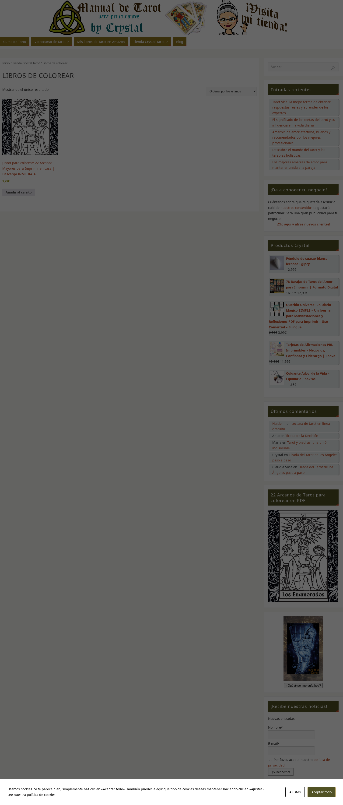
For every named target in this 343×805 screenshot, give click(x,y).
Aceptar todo (322, 792)
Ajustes (295, 792)
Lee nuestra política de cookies (31, 794)
